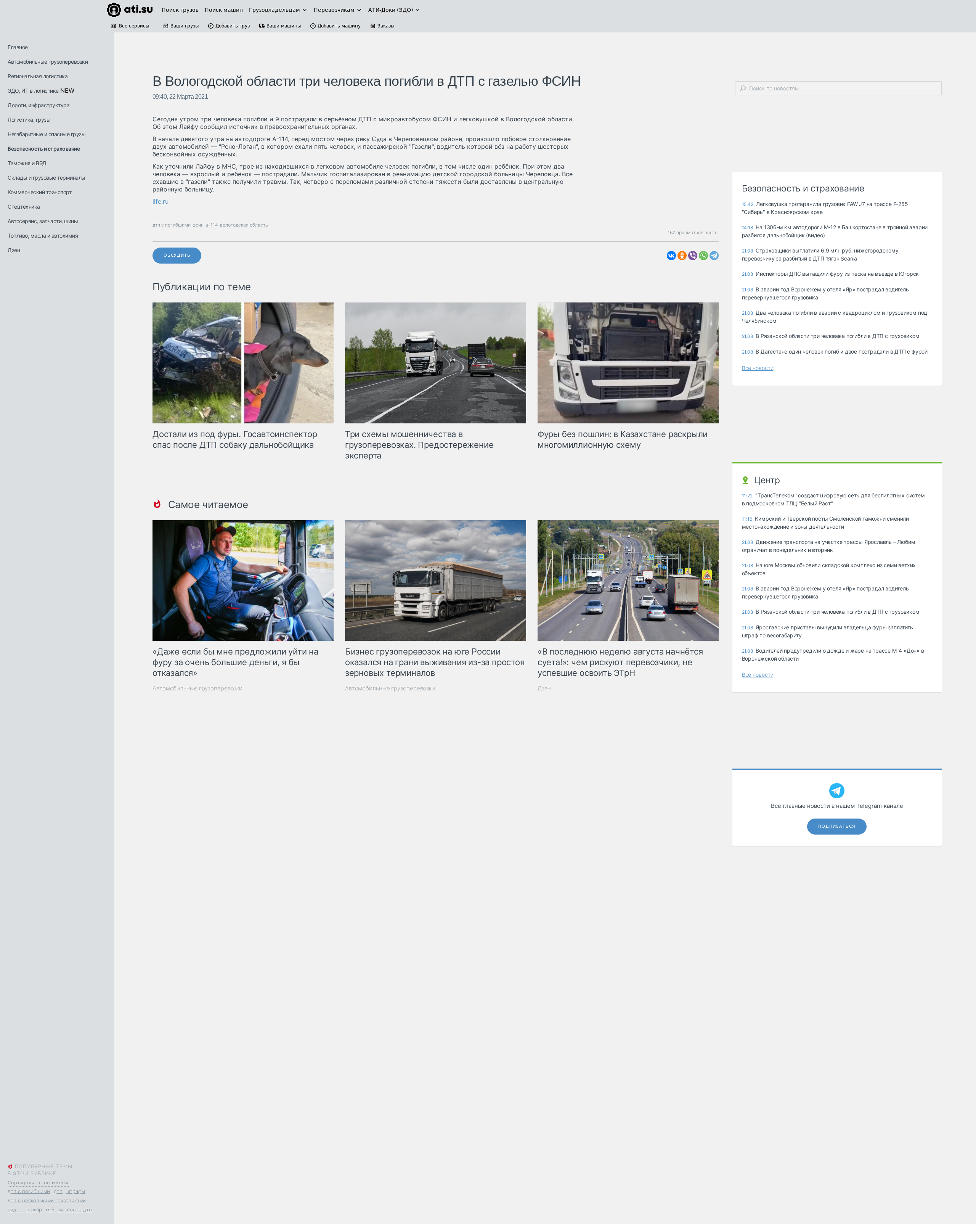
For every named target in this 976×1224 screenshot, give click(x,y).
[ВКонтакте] (671, 255)
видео (15, 1209)
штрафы (75, 1191)
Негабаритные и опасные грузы (46, 134)
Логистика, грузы (29, 119)
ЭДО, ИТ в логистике (33, 90)
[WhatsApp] (703, 255)
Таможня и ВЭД (27, 163)
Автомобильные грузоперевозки (48, 61)
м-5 (50, 1209)
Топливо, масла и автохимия (43, 235)
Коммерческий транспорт (39, 192)
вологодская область (244, 225)
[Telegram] (714, 255)
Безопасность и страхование (44, 148)
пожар (34, 1209)
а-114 (211, 225)
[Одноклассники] (682, 255)
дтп (58, 1191)
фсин (198, 225)
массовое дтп (75, 1209)
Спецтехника (24, 206)
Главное (18, 47)
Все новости (758, 368)
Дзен (14, 250)
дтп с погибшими (29, 1191)
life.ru (160, 201)
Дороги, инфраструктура (38, 105)
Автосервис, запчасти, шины (43, 221)
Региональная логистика (37, 76)
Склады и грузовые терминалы (46, 177)
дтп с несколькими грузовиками (47, 1200)
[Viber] (692, 255)
